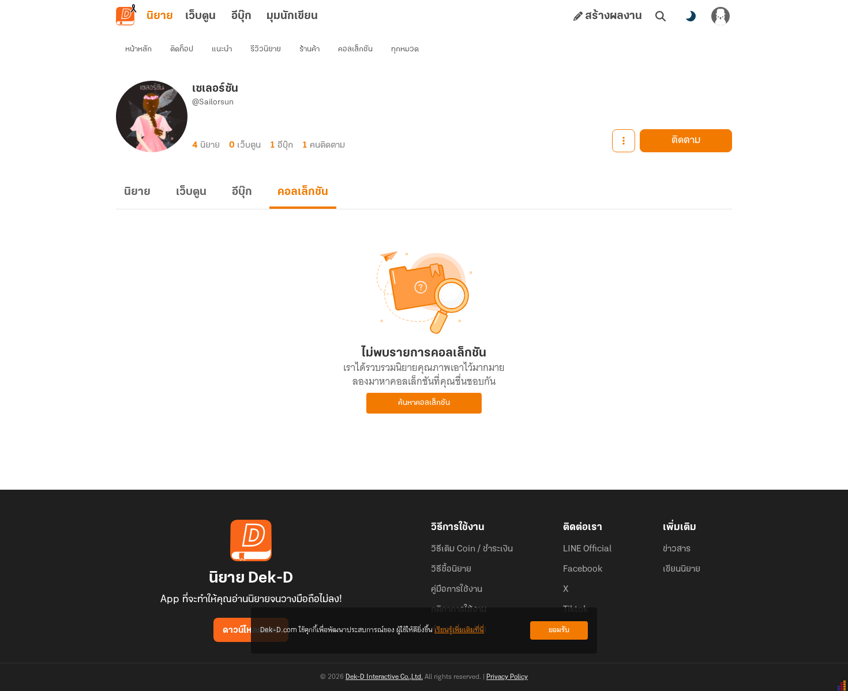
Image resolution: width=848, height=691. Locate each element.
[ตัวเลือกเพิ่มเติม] (623, 140)
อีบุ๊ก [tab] (241, 16)
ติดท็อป (181, 49)
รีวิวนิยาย (265, 49)
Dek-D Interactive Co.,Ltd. (384, 677)
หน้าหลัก (138, 49)
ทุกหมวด (405, 49)
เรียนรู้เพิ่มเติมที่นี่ (459, 630)
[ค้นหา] (660, 16)
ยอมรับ (559, 630)
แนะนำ (222, 49)
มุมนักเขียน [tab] (292, 16)
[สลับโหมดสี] (690, 16)
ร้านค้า (309, 49)
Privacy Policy (507, 677)
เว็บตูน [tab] (200, 16)
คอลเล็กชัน (355, 49)
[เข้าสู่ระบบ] (720, 16)
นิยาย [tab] (160, 16)
